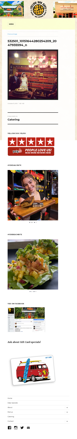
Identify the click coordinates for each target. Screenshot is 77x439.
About (10, 407)
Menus (10, 412)
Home (10, 398)
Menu (11, 24)
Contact (11, 421)
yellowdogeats (32, 172)
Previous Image (12, 34)
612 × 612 (21, 103)
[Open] (33, 195)
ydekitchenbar (32, 241)
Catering (11, 417)
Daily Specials (13, 403)
